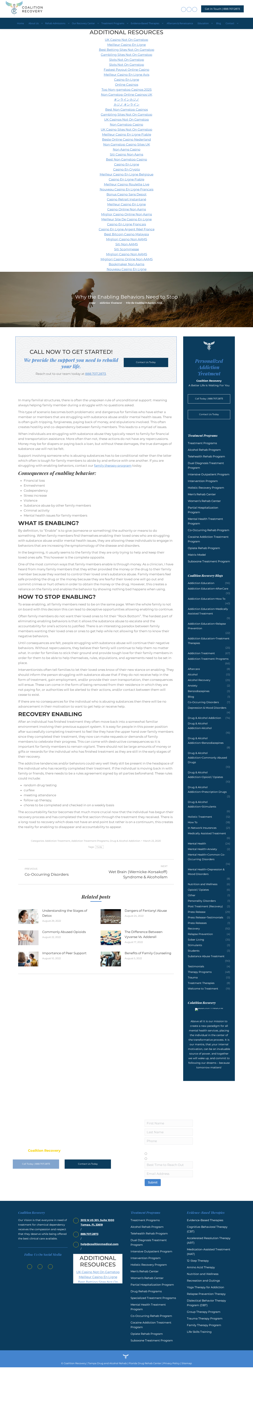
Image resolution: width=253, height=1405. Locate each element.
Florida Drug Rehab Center (145, 1363)
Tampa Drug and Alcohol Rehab (107, 1363)
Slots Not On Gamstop (126, 60)
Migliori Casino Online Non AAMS (127, 259)
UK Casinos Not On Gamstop (126, 119)
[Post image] (28, 916)
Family (99, 847)
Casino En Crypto (126, 169)
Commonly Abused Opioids (64, 932)
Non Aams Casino (126, 149)
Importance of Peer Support (64, 953)
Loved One (156, 1159)
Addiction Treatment (57, 840)
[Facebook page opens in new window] (183, 9)
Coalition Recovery (75, 1363)
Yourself (154, 1154)
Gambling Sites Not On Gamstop (126, 55)
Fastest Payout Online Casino (126, 69)
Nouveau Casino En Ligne (127, 269)
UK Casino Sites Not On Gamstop (126, 129)
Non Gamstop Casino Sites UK (126, 144)
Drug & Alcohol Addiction (125, 840)
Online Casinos (126, 84)
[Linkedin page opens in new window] (189, 9)
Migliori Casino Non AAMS (126, 239)
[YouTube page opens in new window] (194, 9)
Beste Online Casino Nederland (126, 139)
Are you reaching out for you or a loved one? (174, 1149)
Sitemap (187, 1363)
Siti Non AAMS (126, 244)
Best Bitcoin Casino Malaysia (126, 234)
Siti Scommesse (126, 249)
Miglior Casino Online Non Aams (126, 214)
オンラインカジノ (126, 99)
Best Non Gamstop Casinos (126, 109)
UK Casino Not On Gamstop (126, 40)
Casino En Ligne (126, 79)
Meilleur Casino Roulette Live (126, 184)
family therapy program (113, 465)
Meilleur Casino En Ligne (126, 45)
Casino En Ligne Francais (126, 224)
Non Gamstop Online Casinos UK (126, 94)
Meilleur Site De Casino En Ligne (126, 219)
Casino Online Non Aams (126, 209)
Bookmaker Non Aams (126, 264)
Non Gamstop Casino (126, 124)
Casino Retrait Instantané (126, 199)
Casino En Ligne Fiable (126, 179)
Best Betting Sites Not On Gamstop (126, 50)
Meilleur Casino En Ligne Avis (126, 74)
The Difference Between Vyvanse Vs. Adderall (143, 934)
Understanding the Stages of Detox (64, 913)
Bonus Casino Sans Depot (126, 194)
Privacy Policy (171, 1363)
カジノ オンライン (126, 104)
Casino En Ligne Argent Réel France (126, 229)
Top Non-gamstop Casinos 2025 (126, 89)
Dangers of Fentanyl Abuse (146, 910)
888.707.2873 (95, 374)
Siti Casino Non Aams (126, 154)
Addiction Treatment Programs (90, 840)
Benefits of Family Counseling (148, 953)
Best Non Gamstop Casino (126, 159)
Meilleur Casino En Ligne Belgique (126, 174)
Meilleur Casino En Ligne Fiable (126, 134)
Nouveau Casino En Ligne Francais (126, 189)
